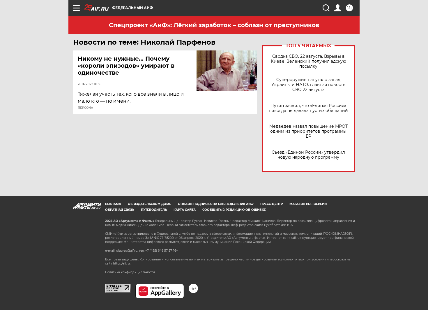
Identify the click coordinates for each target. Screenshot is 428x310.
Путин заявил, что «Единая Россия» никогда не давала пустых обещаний (308, 108)
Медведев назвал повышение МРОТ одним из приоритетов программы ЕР (308, 131)
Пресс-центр (271, 204)
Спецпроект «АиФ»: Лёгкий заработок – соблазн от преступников (214, 25)
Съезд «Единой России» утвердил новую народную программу (308, 155)
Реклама (113, 204)
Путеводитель (154, 210)
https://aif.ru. (121, 263)
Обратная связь (119, 210)
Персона (85, 107)
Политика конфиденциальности (130, 272)
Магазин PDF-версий (308, 204)
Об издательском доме (149, 204)
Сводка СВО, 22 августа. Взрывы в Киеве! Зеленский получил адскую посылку (308, 61)
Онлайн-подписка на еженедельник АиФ (216, 204)
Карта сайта (185, 210)
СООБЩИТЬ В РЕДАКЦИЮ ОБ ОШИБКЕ (234, 210)
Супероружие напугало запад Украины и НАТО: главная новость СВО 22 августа (308, 84)
